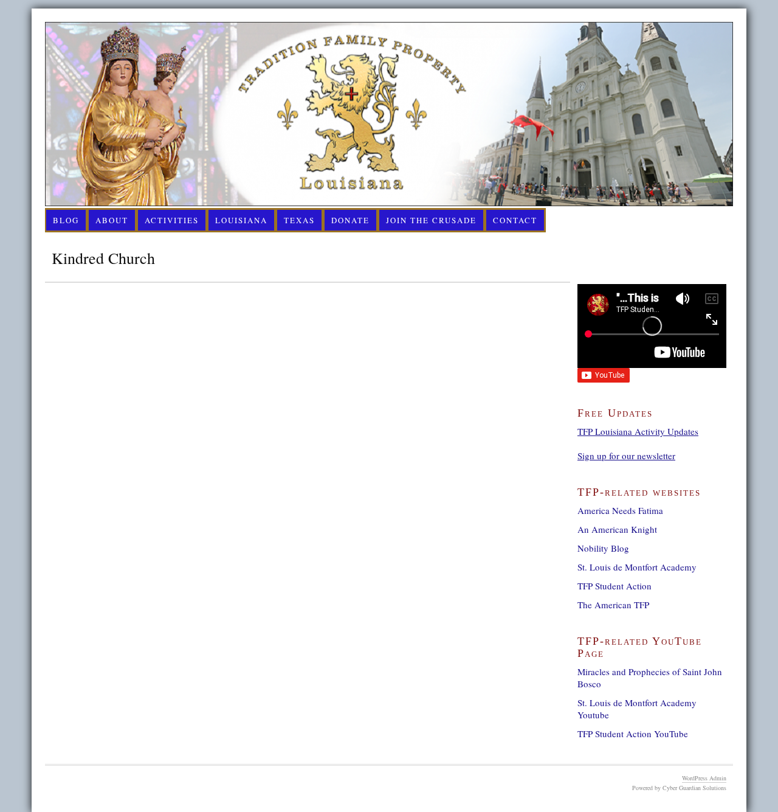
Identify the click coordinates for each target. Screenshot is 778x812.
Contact (515, 220)
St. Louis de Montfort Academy (637, 567)
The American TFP (613, 605)
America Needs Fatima (620, 510)
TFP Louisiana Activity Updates (637, 431)
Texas (299, 220)
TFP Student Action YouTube (632, 733)
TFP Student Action (614, 586)
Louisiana (241, 220)
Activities (172, 220)
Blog (66, 220)
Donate (350, 220)
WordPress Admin (704, 778)
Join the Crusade (431, 220)
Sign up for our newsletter (626, 455)
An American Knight (617, 529)
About (111, 220)
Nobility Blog (603, 548)
